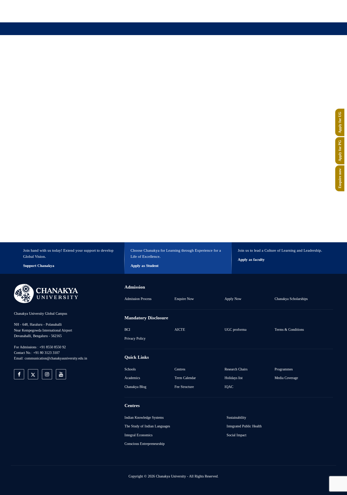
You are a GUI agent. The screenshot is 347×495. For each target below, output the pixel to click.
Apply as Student (145, 266)
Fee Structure (184, 387)
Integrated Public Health (244, 426)
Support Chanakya (38, 266)
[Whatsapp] (292, 11)
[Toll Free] (304, 11)
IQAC (229, 387)
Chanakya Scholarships (291, 299)
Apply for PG (340, 150)
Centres (180, 369)
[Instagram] (269, 11)
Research (178, 54)
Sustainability (236, 417)
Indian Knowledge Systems (144, 417)
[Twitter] (257, 11)
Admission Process (137, 299)
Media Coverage (286, 378)
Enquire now (340, 178)
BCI (127, 329)
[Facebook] (246, 11)
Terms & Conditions (289, 329)
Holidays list (234, 378)
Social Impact (236, 435)
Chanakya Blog (135, 387)
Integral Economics (138, 435)
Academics (132, 378)
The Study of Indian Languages (147, 426)
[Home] (46, 293)
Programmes (284, 369)
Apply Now (233, 299)
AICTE (180, 329)
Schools (130, 369)
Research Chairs (236, 369)
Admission (119, 54)
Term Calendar (185, 378)
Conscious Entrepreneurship (144, 444)
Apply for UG (340, 122)
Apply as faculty (251, 260)
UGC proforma (235, 329)
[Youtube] (281, 11)
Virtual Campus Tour (215, 54)
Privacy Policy (135, 338)
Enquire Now (184, 299)
